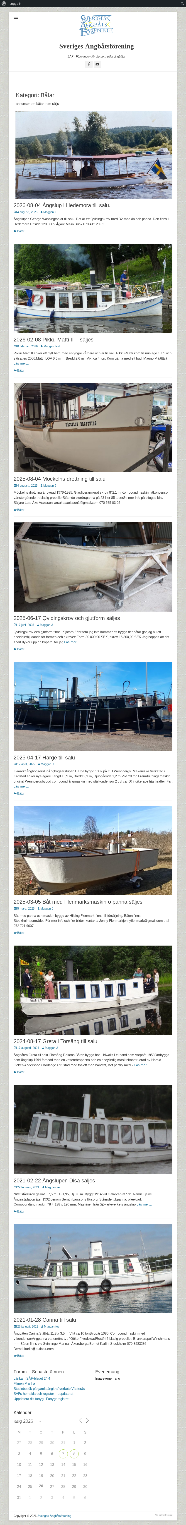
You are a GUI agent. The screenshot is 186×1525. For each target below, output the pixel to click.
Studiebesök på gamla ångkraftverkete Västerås (49, 1389)
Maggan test (52, 346)
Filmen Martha (24, 1383)
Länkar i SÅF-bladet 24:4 (32, 1378)
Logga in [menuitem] (16, 3)
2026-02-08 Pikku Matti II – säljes (53, 339)
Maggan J (49, 212)
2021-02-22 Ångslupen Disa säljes (54, 1180)
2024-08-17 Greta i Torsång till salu (55, 1041)
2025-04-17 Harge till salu (44, 757)
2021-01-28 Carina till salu (45, 1320)
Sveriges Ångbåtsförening (96, 46)
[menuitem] (4, 3)
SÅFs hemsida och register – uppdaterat (43, 1393)
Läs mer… (21, 363)
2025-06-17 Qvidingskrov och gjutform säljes (67, 618)
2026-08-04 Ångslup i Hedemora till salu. (62, 205)
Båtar (20, 231)
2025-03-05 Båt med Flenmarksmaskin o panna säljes (78, 902)
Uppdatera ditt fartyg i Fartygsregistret (41, 1399)
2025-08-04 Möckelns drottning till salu (59, 479)
